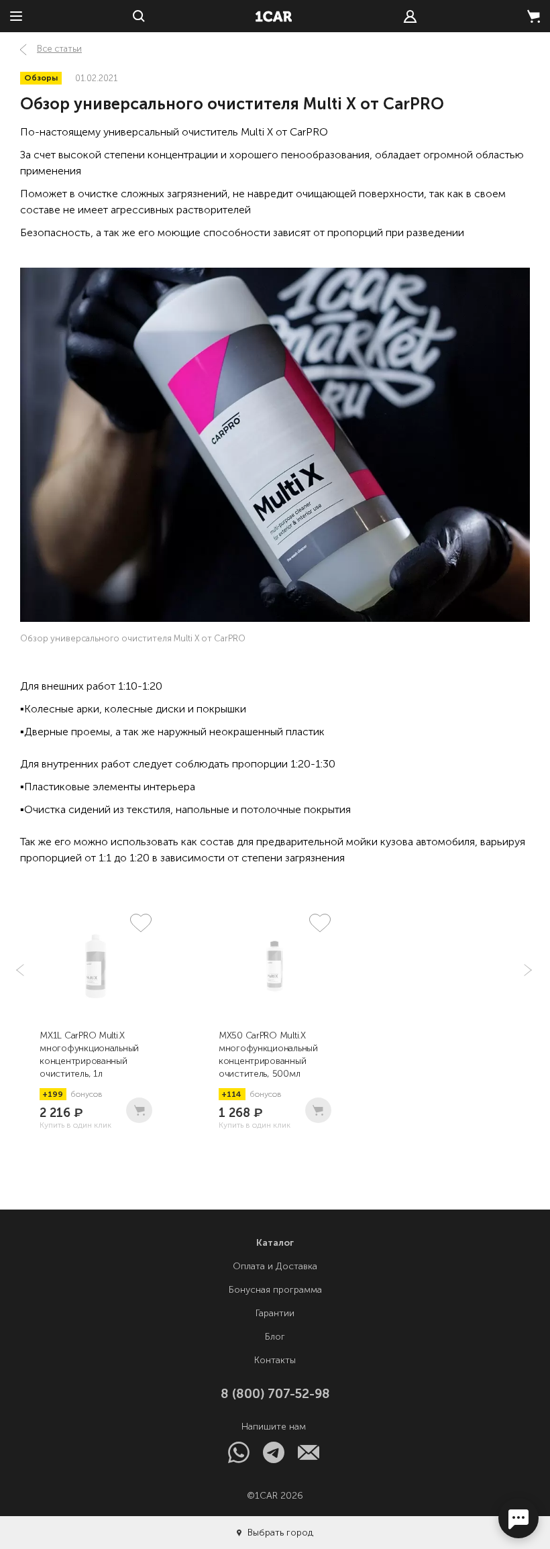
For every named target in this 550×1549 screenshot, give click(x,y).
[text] (410, 16)
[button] (526, 970)
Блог (275, 1336)
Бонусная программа (275, 1289)
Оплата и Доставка (275, 1266)
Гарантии (275, 1313)
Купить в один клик (75, 1125)
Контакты (275, 1360)
